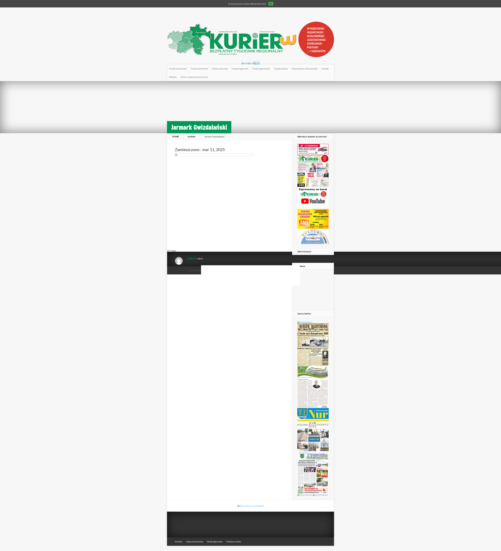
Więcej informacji (258, 3)
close (298, 284)
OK (271, 4)
